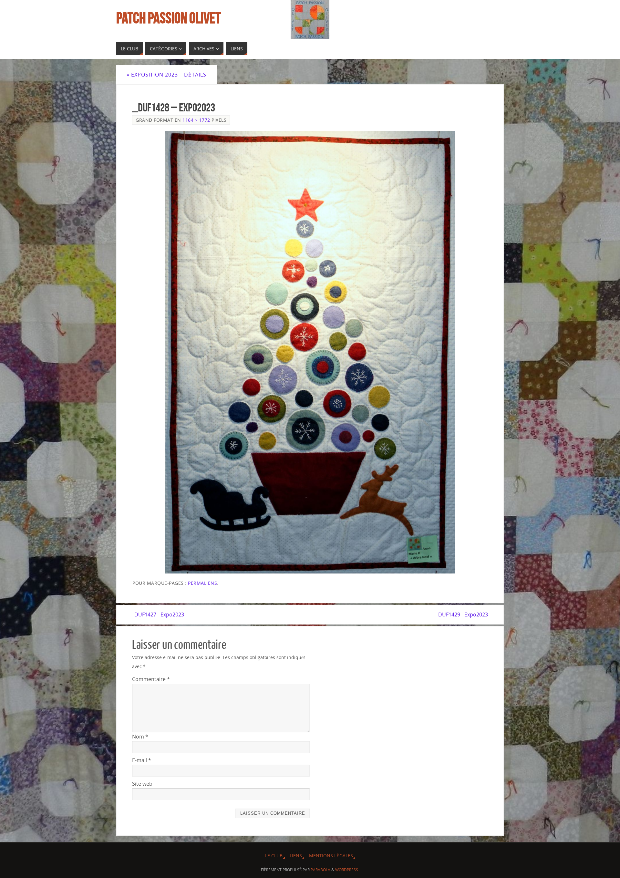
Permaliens (202, 583)
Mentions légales (331, 855)
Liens (296, 855)
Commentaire (151, 679)
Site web (142, 783)
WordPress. (347, 870)
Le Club (274, 855)
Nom (140, 736)
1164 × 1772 (196, 120)
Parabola (320, 870)
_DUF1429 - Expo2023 (462, 614)
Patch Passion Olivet (168, 18)
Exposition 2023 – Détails (166, 74)
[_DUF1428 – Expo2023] (310, 352)
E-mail (141, 760)
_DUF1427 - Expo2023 (158, 614)
